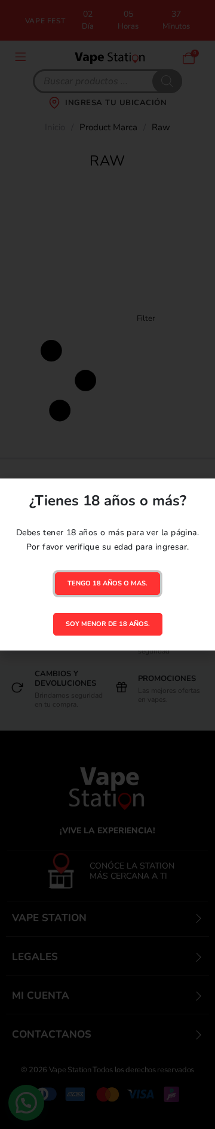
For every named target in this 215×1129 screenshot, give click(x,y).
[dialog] (107, 564)
